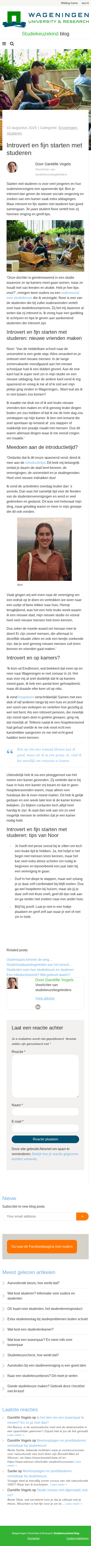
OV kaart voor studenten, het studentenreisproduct (44, 1309)
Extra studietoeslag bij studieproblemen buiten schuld (47, 1319)
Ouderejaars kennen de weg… (29, 959)
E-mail (17, 1121)
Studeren (14, 133)
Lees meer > (15, 1435)
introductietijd (34, 462)
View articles (45, 998)
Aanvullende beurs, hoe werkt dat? (33, 1283)
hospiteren (26, 697)
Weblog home (69, 3)
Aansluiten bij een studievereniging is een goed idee (46, 1365)
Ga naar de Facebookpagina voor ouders (42, 1246)
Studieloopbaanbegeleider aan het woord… (39, 964)
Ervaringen (68, 128)
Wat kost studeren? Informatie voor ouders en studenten (41, 1296)
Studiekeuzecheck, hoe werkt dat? (33, 1355)
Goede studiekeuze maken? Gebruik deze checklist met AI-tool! (45, 1388)
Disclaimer (34, 1538)
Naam (17, 1105)
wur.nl (85, 3)
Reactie (18, 1052)
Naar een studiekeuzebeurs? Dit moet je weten (42, 1376)
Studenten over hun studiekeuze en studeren (40, 969)
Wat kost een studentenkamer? (30, 1329)
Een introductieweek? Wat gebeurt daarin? (38, 975)
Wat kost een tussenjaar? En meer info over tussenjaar (39, 1342)
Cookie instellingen (77, 1538)
